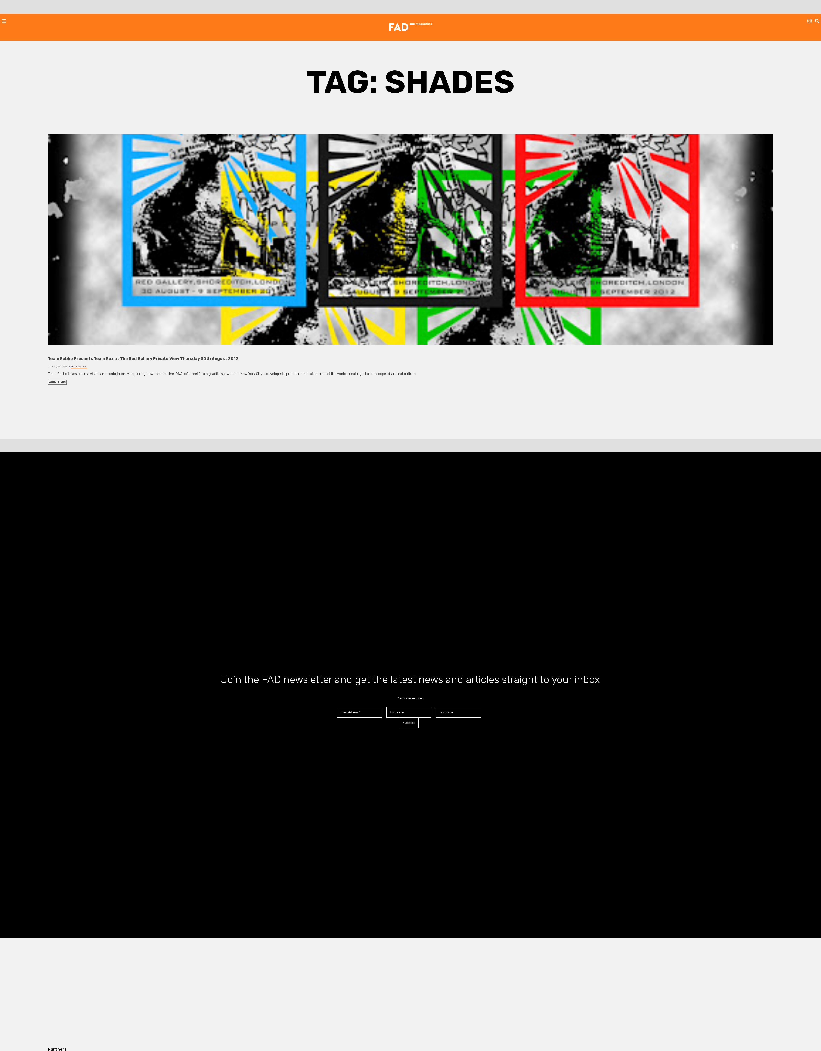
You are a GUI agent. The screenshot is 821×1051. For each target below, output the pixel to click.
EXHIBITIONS (57, 382)
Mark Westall (79, 366)
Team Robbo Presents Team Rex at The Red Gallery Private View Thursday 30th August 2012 (143, 358)
